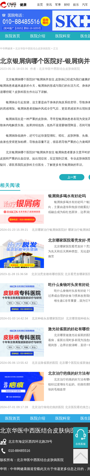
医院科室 (62, 36)
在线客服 (81, 443)
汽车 (85, 4)
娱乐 (76, 4)
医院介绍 (37, 36)
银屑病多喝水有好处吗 (67, 196)
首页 (40, 4)
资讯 (49, 4)
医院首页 (12, 36)
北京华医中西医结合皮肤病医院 (59, 68)
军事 (58, 4)
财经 (67, 4)
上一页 (71, 177)
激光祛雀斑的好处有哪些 (69, 329)
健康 (23, 4)
